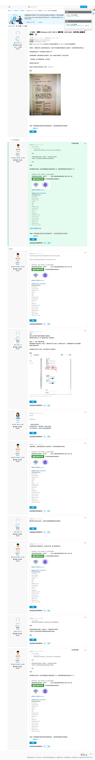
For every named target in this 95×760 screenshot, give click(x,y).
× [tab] (90, 10)
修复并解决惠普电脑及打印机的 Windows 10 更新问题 (77, 25)
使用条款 (86, 757)
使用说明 (46, 428)
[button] (85, 30)
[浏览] (9, 7)
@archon (33, 146)
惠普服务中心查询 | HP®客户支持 (39, 193)
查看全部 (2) (35, 128)
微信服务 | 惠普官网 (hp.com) (38, 189)
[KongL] (18, 415)
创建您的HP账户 (30, 22)
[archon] (18, 33)
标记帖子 (18, 48)
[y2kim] (18, 146)
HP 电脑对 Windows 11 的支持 (72, 16)
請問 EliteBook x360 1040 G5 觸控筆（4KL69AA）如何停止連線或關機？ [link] (42, 10)
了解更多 (40, 22)
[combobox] (46, 7)
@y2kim (35, 148)
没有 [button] (49, 243)
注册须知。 (91, 757)
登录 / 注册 (83, 6)
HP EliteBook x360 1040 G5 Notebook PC (43, 125)
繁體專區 (16, 10)
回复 (33, 131)
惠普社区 (10, 10)
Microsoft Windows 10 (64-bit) (60, 125)
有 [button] (44, 243)
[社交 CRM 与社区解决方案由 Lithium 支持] (84, 754)
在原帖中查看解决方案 (35, 228)
